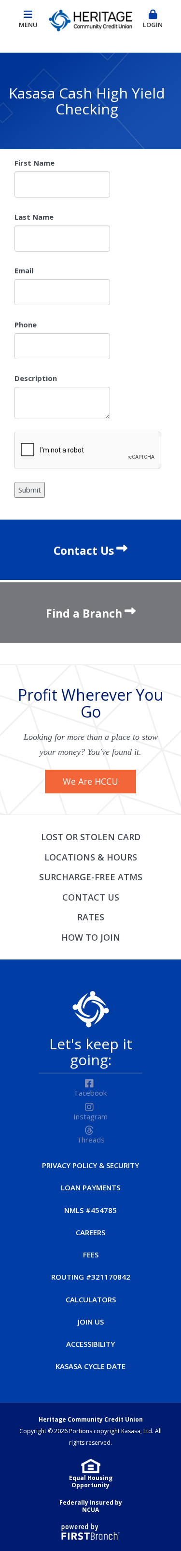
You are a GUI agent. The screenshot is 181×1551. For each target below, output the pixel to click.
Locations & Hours (90, 857)
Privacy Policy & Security (90, 1165)
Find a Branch (84, 613)
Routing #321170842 (90, 1277)
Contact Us (84, 550)
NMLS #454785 (90, 1210)
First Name (34, 163)
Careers (90, 1232)
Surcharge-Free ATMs (90, 877)
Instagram (90, 1116)
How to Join (90, 937)
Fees (90, 1254)
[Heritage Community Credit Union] (90, 19)
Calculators (91, 1299)
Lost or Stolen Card (90, 837)
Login (153, 24)
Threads (91, 1139)
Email (23, 270)
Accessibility (90, 1344)
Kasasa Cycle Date (90, 1366)
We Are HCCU (90, 781)
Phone (25, 324)
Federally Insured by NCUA (90, 1506)
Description (35, 378)
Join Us (91, 1321)
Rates (90, 917)
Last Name (34, 217)
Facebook (91, 1093)
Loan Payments (90, 1187)
